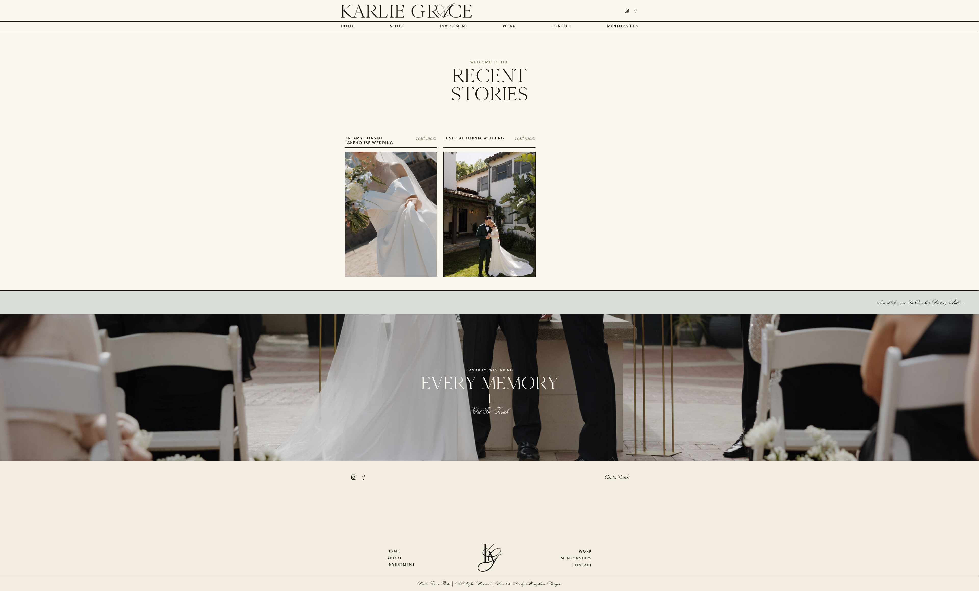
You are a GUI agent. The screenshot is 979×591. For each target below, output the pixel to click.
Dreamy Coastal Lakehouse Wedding (369, 140)
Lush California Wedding (474, 138)
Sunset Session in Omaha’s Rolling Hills (919, 302)
